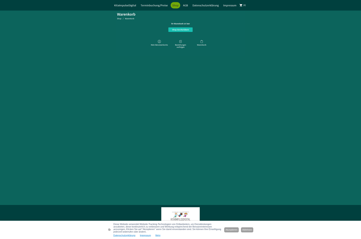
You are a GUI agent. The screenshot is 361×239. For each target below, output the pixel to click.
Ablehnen (247, 230)
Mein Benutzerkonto (159, 45)
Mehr (157, 235)
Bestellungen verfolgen (180, 46)
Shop (119, 18)
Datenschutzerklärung (124, 235)
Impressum (145, 235)
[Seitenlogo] (180, 216)
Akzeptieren (231, 230)
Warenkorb (129, 18)
